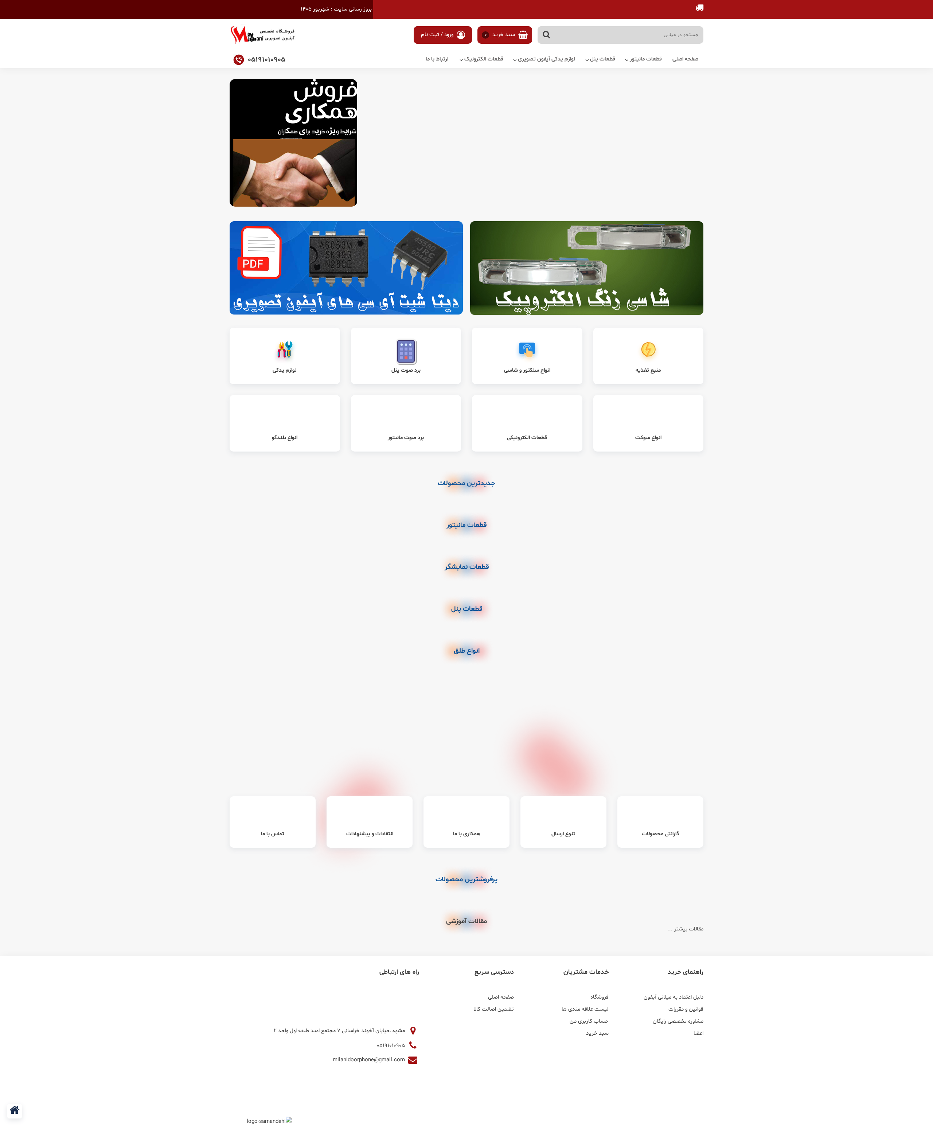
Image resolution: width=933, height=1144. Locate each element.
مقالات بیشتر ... (685, 929)
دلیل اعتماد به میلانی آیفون (673, 997)
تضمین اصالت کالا (493, 1009)
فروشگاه (599, 997)
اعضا (698, 1033)
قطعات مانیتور (646, 59)
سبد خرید (500, 35)
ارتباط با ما (437, 59)
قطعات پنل (602, 59)
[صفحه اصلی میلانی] (14, 1111)
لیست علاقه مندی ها (585, 1009)
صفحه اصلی (685, 59)
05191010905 (391, 1046)
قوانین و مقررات (685, 1009)
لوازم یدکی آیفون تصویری (546, 59)
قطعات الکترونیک (483, 59)
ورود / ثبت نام (438, 35)
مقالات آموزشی (466, 921)
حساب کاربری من (589, 1021)
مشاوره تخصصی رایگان (678, 1021)
